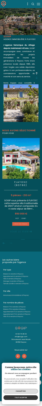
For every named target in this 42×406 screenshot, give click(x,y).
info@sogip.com (21, 336)
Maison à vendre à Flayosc (13, 274)
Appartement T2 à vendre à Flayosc (16, 312)
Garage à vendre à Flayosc (13, 281)
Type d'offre (11, 34)
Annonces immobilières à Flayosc (16, 295)
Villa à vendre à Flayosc (12, 279)
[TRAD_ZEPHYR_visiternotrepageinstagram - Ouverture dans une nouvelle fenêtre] (24, 356)
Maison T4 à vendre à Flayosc (14, 307)
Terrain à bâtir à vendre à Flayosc (16, 283)
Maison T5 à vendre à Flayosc (14, 309)
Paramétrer (21, 391)
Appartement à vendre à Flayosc (15, 276)
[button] (3, 243)
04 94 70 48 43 (21, 334)
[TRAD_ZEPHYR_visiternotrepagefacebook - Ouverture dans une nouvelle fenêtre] (18, 356)
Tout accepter (21, 397)
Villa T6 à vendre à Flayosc (13, 316)
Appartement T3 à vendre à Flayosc (16, 314)
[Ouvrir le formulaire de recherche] (33, 4)
